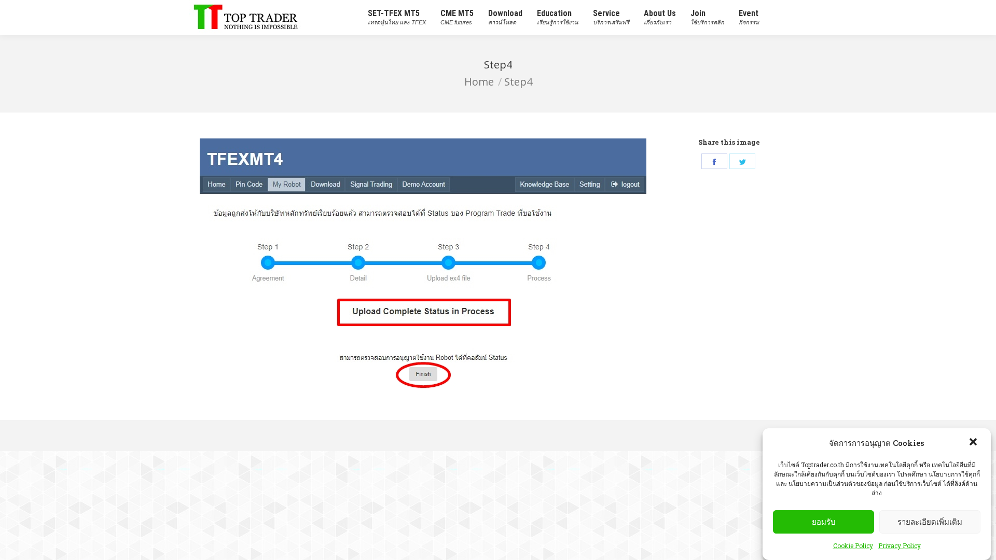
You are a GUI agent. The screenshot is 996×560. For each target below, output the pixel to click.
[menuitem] (397, 17)
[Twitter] (742, 161)
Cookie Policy (853, 545)
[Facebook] (714, 161)
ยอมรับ (824, 521)
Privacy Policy (899, 545)
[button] (974, 443)
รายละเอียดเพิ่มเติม (929, 521)
